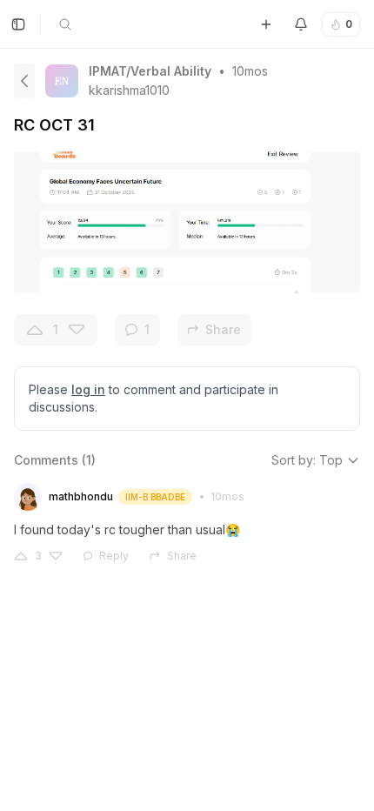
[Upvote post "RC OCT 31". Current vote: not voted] (34, 330)
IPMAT (107, 71)
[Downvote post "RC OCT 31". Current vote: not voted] (76, 330)
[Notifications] (301, 24)
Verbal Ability (170, 71)
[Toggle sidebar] (18, 24)
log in (88, 389)
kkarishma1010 (129, 90)
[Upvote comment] (21, 556)
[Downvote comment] (56, 556)
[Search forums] (65, 24)
